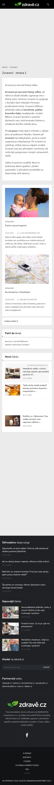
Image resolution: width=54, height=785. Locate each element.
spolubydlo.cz (41, 683)
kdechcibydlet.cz (9, 686)
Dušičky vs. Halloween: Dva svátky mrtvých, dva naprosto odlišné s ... (35, 419)
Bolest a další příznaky (16, 341)
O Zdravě (27, 753)
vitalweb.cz (7, 683)
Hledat (46, 667)
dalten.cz (28, 686)
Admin (27, 773)
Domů (4, 67)
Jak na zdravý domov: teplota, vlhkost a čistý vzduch (25, 561)
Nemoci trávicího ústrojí (17, 345)
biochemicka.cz (28, 683)
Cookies (27, 761)
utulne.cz (16, 683)
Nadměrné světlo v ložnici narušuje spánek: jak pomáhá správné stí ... (36, 371)
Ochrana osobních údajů (27, 765)
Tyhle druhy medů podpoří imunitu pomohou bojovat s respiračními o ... (35, 388)
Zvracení (13, 67)
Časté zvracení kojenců (15, 225)
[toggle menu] (3, 4)
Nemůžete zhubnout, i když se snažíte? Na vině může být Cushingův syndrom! (35, 642)
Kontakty (27, 757)
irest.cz (20, 686)
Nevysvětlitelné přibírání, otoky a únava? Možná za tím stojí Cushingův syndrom (36, 610)
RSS (27, 769)
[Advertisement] (27, 35)
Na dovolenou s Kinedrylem (17, 292)
